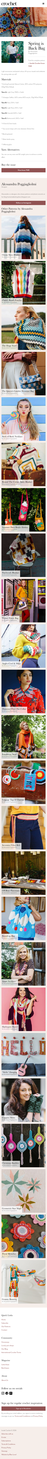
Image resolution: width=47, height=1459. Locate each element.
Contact (4, 1330)
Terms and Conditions (22, 1416)
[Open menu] (43, 3)
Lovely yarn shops (7, 1346)
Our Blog (4, 1349)
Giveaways (5, 1342)
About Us (4, 1380)
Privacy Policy (38, 1416)
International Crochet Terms (11, 1352)
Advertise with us (7, 1434)
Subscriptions (6, 1441)
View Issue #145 (23, 170)
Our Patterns (5, 1327)
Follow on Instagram (23, 203)
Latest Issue (5, 1365)
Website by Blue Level (8, 1455)
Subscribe (4, 1323)
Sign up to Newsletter (23, 1409)
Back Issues (5, 1368)
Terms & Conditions (8, 1444)
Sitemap (4, 1451)
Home (3, 1320)
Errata (3, 1437)
